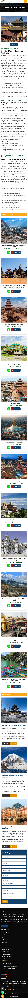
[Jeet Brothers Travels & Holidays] (6, 1)
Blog (3, 937)
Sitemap (4, 941)
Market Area (4, 942)
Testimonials (5, 935)
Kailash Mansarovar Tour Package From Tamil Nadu (13, 776)
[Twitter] (4, 974)
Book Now (17, 252)
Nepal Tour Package (6, 963)
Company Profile (5, 932)
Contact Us (4, 939)
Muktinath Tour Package (7, 965)
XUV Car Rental (5, 951)
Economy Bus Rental (6, 956)
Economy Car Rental (6, 948)
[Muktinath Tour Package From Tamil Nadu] (14, 710)
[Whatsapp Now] (2, 992)
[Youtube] (6, 974)
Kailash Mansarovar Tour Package (9, 966)
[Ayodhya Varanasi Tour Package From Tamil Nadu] (14, 812)
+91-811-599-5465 (12, 989)
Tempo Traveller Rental (7, 954)
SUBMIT (5, 901)
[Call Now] (2, 988)
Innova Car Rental (6, 949)
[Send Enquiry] (1, 994)
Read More (5, 743)
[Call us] (12, 252)
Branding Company (14, 996)
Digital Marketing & (23, 995)
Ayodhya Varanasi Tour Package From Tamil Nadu (12, 827)
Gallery (3, 934)
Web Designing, (16, 995)
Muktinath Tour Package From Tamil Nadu (14, 725)
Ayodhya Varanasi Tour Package (9, 968)
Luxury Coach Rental (6, 958)
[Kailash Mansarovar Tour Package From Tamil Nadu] (14, 760)
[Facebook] (2, 974)
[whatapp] (8, 252)
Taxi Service (4, 953)
